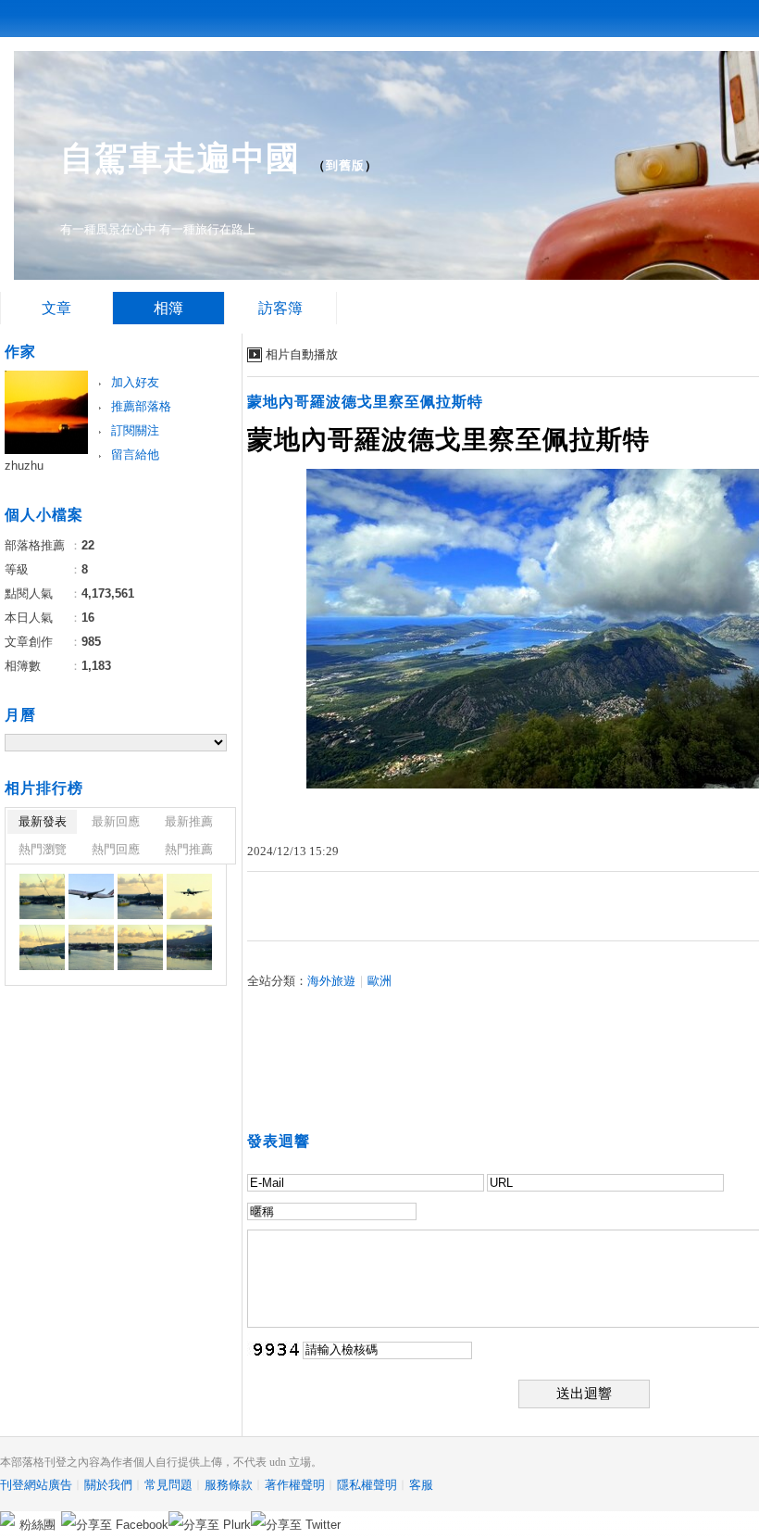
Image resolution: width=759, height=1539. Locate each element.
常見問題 (168, 1485)
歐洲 (379, 981)
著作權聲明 (295, 1485)
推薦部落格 (141, 406)
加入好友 (135, 382)
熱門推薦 (189, 849)
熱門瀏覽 (43, 849)
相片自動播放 (302, 354)
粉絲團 (37, 1525)
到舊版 (345, 165)
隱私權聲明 (367, 1485)
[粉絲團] (7, 1518)
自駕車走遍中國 (180, 158)
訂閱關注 (135, 430)
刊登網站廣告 (36, 1485)
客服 (421, 1485)
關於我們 (108, 1485)
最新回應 (116, 821)
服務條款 (229, 1485)
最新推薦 (189, 821)
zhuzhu (24, 466)
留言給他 (135, 454)
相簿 (168, 308)
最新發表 (43, 821)
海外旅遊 (331, 981)
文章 (56, 308)
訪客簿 (280, 308)
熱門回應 (116, 849)
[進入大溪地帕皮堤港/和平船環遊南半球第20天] (42, 896)
